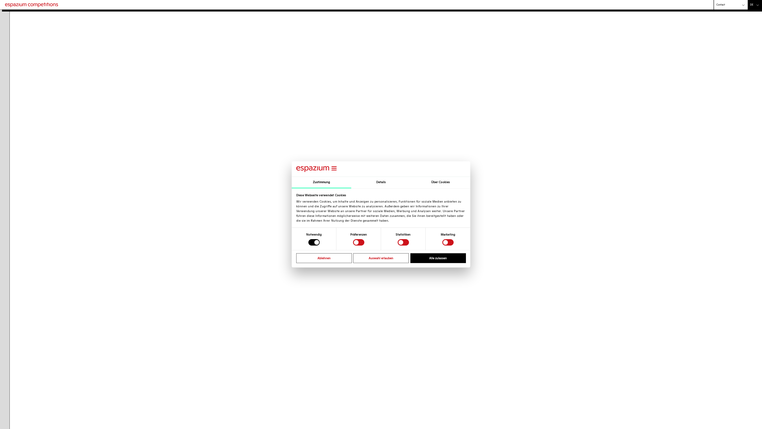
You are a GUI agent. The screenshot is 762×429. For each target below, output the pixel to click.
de (751, 4)
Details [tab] (381, 182)
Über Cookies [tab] (440, 182)
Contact (720, 4)
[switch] (358, 242)
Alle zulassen (438, 258)
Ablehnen (324, 258)
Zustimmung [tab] (321, 182)
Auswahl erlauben (381, 258)
